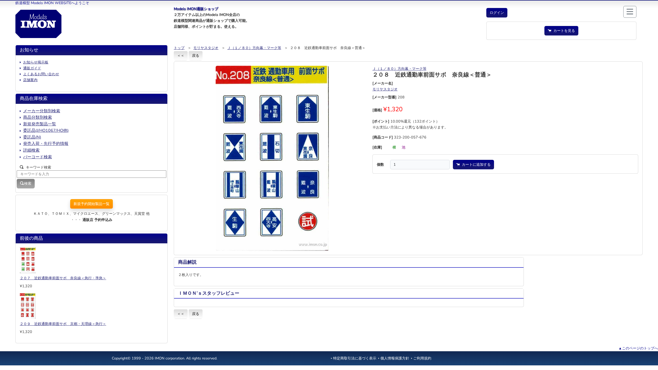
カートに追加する (475, 164)
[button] (496, 12)
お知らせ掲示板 (35, 62)
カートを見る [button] (563, 30)
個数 (380, 164)
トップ (179, 47)
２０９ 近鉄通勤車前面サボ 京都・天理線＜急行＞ (63, 323)
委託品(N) (32, 137)
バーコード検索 (37, 157)
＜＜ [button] (180, 55)
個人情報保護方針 (394, 358)
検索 (27, 183)
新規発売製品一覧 (39, 124)
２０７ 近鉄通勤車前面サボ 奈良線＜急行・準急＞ (63, 278)
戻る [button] (195, 55)
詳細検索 (31, 150)
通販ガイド (32, 68)
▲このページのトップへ (638, 348)
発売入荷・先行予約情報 (45, 143)
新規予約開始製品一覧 (91, 203)
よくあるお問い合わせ (41, 74)
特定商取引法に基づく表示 (354, 358)
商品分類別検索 (37, 117)
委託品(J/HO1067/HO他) (46, 130)
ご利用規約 (422, 358)
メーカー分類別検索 (41, 111)
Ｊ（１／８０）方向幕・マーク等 (254, 47)
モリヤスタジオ (205, 47)
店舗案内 (30, 79)
